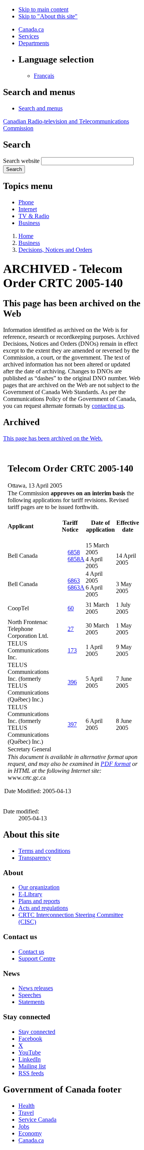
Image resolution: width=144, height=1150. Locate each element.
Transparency (34, 857)
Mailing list (32, 1066)
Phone (26, 202)
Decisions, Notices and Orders (55, 249)
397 (72, 724)
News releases (35, 988)
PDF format (116, 764)
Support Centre (36, 958)
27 (71, 629)
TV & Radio (33, 216)
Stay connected (36, 1031)
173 (72, 650)
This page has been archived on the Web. (53, 438)
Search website (21, 161)
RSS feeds (31, 1073)
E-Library (30, 894)
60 (71, 608)
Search (14, 169)
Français (44, 75)
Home (25, 236)
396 (72, 682)
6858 (74, 552)
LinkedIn (29, 1059)
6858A (76, 559)
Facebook (30, 1038)
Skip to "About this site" (48, 16)
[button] (40, 108)
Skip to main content (43, 9)
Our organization (39, 887)
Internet (27, 209)
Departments (33, 43)
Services (28, 36)
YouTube (29, 1052)
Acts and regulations (43, 908)
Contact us (31, 951)
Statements (31, 1002)
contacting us (108, 405)
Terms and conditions (44, 851)
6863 (74, 580)
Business (29, 223)
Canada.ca (31, 29)
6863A (76, 587)
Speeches (29, 995)
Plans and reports (39, 901)
